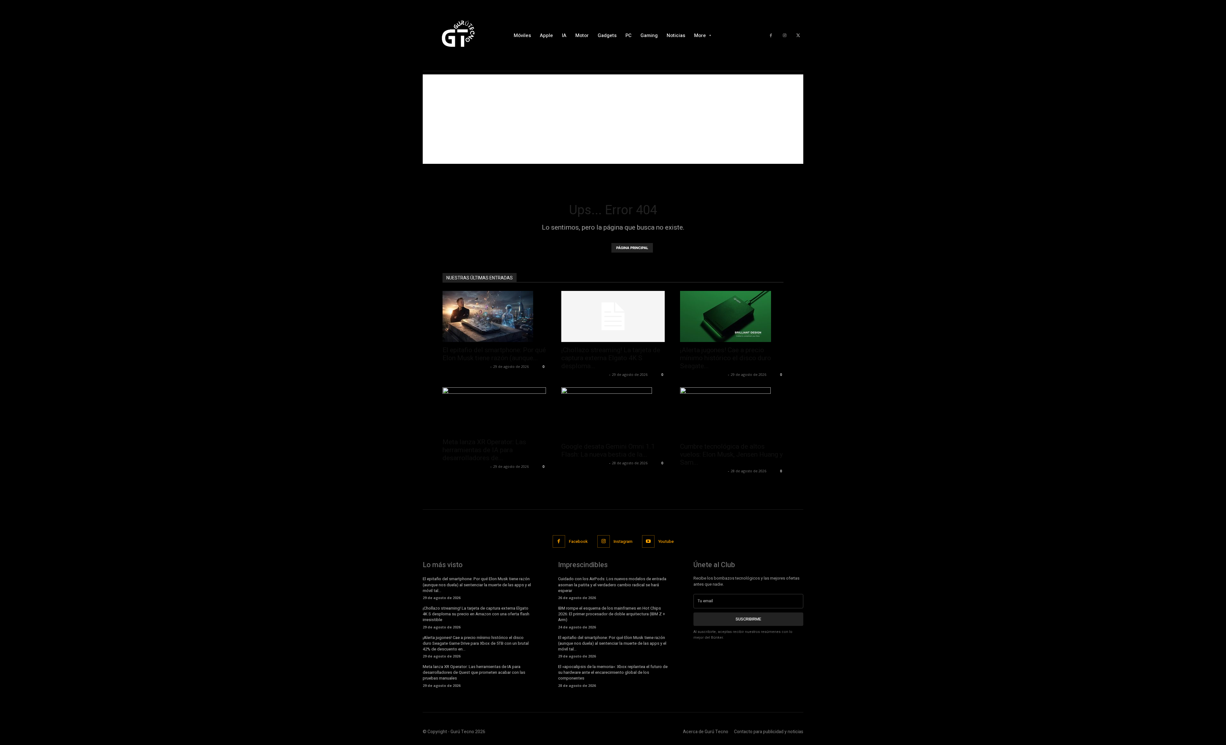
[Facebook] (771, 35)
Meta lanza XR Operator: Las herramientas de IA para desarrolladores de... (484, 450)
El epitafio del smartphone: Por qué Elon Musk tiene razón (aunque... (494, 354)
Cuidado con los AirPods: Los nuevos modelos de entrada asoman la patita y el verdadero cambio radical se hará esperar (612, 584)
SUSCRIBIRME (748, 619)
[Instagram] (784, 35)
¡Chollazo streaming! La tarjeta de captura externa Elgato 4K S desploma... (610, 358)
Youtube (666, 541)
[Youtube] (648, 541)
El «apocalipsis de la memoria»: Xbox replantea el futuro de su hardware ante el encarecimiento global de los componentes (613, 672)
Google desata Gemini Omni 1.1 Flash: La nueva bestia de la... (608, 450)
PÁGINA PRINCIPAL (632, 248)
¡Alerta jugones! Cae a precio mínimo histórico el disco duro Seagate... (725, 358)
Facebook (578, 541)
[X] (798, 35)
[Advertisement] (613, 119)
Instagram (623, 541)
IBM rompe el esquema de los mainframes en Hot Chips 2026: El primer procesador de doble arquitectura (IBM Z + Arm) (611, 614)
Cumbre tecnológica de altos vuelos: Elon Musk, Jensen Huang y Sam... (731, 454)
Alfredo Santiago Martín (466, 366)
